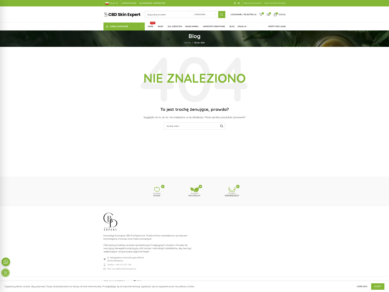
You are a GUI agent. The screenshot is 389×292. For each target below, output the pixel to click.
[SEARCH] (221, 14)
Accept (377, 286)
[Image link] (110, 221)
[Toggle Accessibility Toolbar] (5, 273)
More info (362, 286)
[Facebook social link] (235, 3)
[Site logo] (122, 14)
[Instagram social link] (238, 3)
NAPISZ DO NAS (129, 3)
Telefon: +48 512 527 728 (119, 264)
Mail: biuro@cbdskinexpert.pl (121, 268)
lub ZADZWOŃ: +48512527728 (152, 3)
